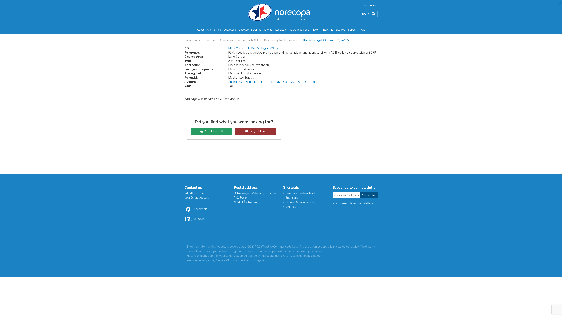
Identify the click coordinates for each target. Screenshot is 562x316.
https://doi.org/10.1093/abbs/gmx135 (325, 40)
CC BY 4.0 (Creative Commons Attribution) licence (279, 246)
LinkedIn (199, 218)
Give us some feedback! (300, 193)
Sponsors (291, 197)
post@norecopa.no (196, 197)
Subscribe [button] (368, 195)
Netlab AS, (223, 260)
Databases (230, 29)
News (315, 29)
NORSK (364, 5)
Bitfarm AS (238, 260)
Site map (290, 206)
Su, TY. (302, 82)
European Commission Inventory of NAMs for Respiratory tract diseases (251, 40)
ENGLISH (373, 5)
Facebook (200, 209)
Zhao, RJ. (316, 82)
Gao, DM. (289, 82)
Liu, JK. (276, 82)
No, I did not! (258, 131)
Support (353, 29)
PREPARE (327, 29)
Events (268, 29)
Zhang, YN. (235, 82)
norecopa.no (192, 40)
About (200, 29)
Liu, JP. (264, 82)
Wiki (362, 29)
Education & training (250, 29)
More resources (299, 29)
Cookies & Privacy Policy (300, 202)
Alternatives (214, 29)
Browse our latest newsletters (354, 203)
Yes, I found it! (213, 131)
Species (340, 29)
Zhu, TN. (251, 82)
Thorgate (258, 260)
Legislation (281, 29)
